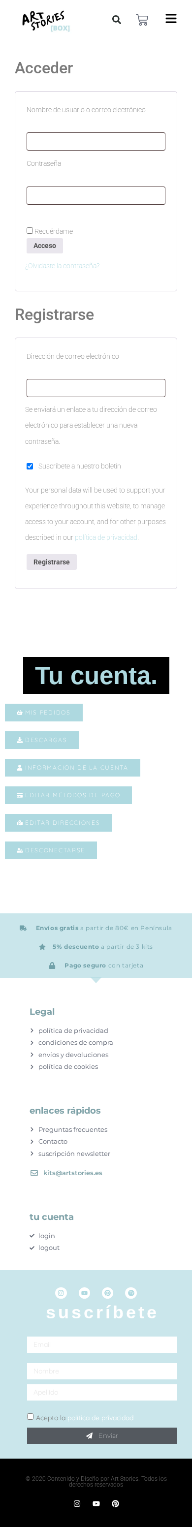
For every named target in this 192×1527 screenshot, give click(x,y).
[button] (116, 19)
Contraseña (62, 161)
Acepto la (84, 1417)
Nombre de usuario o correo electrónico (96, 108)
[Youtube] (84, 1293)
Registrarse (51, 562)
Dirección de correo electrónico (91, 354)
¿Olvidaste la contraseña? (62, 266)
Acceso (44, 245)
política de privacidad (106, 537)
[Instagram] (60, 1293)
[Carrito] (142, 20)
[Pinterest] (107, 1293)
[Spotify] (130, 1293)
